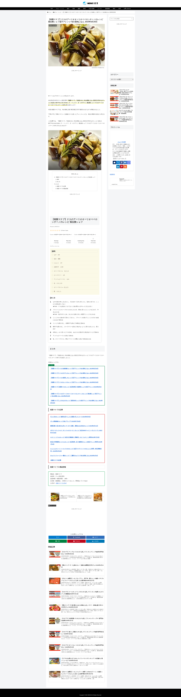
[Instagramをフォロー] (128, 162)
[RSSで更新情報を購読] (125, 166)
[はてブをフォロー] (125, 162)
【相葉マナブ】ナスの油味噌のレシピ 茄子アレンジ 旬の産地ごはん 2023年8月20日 (74, 368)
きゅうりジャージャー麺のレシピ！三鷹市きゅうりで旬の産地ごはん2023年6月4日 (74, 455)
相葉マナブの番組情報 (62, 188)
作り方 (58, 181)
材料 (58, 179)
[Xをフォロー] (118, 162)
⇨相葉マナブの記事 (55, 460)
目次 (72, 174)
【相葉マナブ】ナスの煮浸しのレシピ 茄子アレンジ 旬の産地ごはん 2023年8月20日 (74, 377)
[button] (132, 19)
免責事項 (112, 174)
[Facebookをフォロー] (121, 162)
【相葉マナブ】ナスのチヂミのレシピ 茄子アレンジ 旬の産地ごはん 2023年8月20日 (74, 373)
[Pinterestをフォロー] (121, 166)
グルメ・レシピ (53, 505)
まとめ (57, 184)
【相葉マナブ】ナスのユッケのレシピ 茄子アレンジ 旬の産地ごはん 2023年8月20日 (74, 382)
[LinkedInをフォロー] (118, 166)
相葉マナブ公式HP (61, 483)
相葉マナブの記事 (61, 186)
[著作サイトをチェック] (114, 162)
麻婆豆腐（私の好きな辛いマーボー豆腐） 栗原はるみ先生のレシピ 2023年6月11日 (74, 426)
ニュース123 (122, 142)
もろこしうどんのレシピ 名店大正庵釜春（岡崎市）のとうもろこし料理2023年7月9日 (74, 437)
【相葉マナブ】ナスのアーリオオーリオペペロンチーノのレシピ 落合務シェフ (75, 177)
